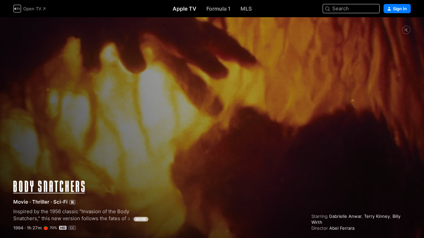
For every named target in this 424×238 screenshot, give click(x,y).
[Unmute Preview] (406, 30)
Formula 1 (218, 8)
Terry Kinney (377, 216)
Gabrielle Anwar (345, 216)
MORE (140, 219)
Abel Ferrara (341, 228)
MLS (246, 8)
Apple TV (184, 8)
